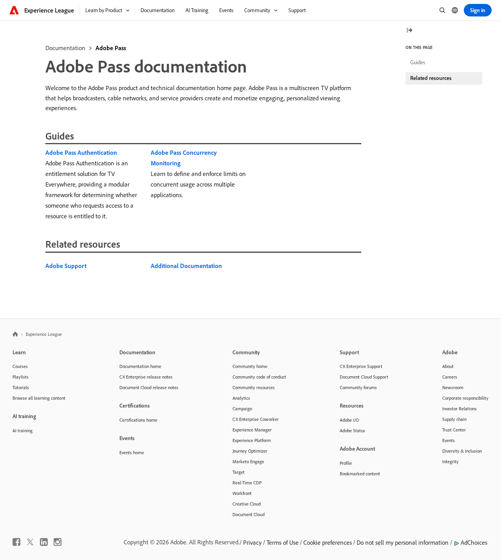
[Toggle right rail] (409, 30)
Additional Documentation (186, 266)
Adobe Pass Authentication (81, 152)
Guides (417, 62)
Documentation (65, 48)
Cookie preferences (327, 542)
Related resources (431, 78)
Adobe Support (66, 266)
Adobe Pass (111, 48)
